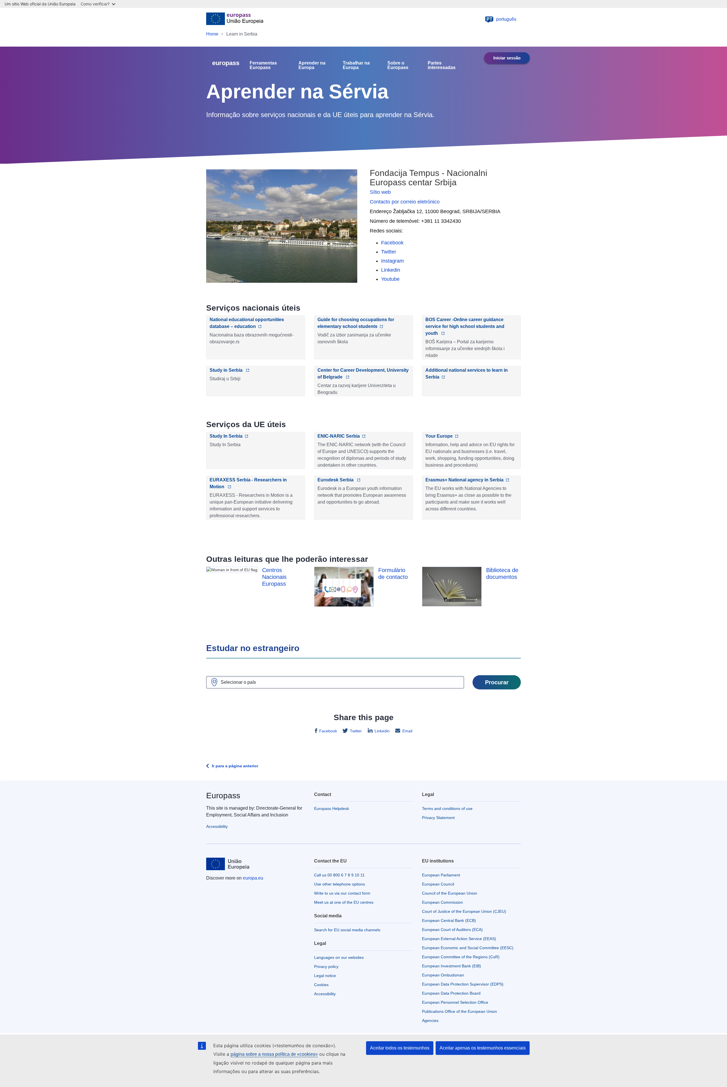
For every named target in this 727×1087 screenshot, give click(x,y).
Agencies (430, 1020)
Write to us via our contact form (342, 893)
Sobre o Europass (397, 65)
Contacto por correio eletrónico (405, 202)
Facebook (392, 243)
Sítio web (380, 192)
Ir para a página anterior (235, 766)
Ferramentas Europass (263, 65)
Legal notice (325, 975)
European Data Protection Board (451, 993)
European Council (438, 884)
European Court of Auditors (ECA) (452, 929)
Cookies (321, 984)
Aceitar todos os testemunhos (399, 1048)
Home (212, 34)
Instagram (392, 261)
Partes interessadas (442, 65)
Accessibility (217, 826)
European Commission (442, 902)
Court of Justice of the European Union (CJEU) (464, 911)
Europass (223, 795)
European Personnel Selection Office (455, 1002)
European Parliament (441, 875)
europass (225, 62)
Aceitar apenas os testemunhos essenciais (483, 1048)
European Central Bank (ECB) (449, 920)
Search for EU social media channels (347, 930)
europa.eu (253, 878)
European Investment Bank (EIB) (451, 966)
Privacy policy (326, 966)
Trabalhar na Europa (356, 65)
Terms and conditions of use (447, 808)
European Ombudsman (443, 975)
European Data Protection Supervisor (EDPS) (463, 984)
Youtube (390, 279)
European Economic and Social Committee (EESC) (467, 947)
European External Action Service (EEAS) (459, 938)
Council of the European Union (449, 893)
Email (407, 731)
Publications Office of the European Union (459, 1011)
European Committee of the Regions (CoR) (461, 957)
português (501, 19)
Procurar (497, 682)
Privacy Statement (438, 817)
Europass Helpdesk (331, 808)
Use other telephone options (339, 884)
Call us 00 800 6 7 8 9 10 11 (339, 875)
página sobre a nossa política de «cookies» (274, 1054)
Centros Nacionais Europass (274, 577)
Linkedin (390, 270)
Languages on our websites (339, 957)
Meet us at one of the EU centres (343, 902)
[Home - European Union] (234, 19)
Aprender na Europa (311, 65)
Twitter (388, 252)
